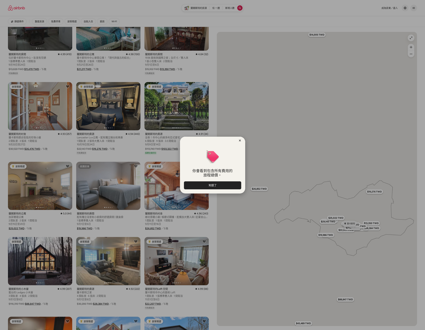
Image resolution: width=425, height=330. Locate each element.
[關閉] (240, 140)
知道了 (212, 185)
